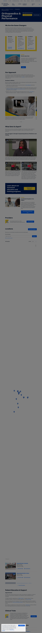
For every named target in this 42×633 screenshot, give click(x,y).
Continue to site (21, 625)
